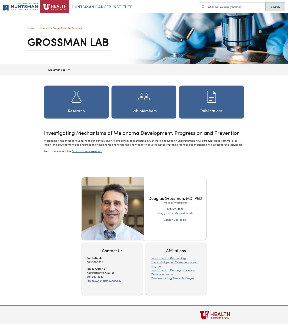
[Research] (76, 102)
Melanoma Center (162, 274)
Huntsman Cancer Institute (102, 6)
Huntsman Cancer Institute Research (61, 28)
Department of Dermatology (168, 258)
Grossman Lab (57, 69)
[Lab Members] (144, 102)
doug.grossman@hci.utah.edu (175, 213)
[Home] (54, 6)
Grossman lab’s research (87, 151)
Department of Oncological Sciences (173, 270)
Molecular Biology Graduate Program (173, 278)
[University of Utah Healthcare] (222, 315)
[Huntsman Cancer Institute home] (20, 6)
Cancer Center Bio (175, 219)
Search (275, 6)
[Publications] (211, 102)
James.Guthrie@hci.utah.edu (104, 280)
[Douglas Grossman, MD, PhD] (113, 208)
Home (30, 28)
